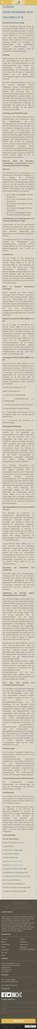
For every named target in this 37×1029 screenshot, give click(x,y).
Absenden (18, 1021)
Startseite (4, 939)
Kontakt (22, 939)
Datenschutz (24, 944)
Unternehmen (5, 944)
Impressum (23, 942)
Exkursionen (5, 950)
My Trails (4, 952)
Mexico (3, 942)
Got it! (30, 1026)
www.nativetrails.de (16, 865)
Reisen (3, 955)
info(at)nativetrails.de (14, 861)
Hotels (3, 947)
